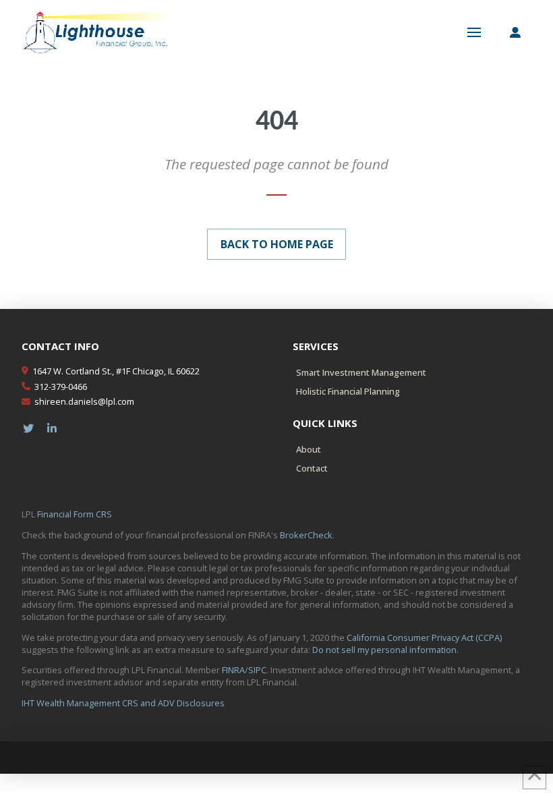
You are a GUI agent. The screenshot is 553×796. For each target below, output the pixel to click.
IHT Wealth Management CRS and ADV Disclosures (123, 703)
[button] (474, 32)
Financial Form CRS (74, 514)
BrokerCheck (306, 535)
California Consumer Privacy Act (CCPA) (424, 637)
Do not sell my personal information (384, 650)
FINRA (233, 670)
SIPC (257, 670)
